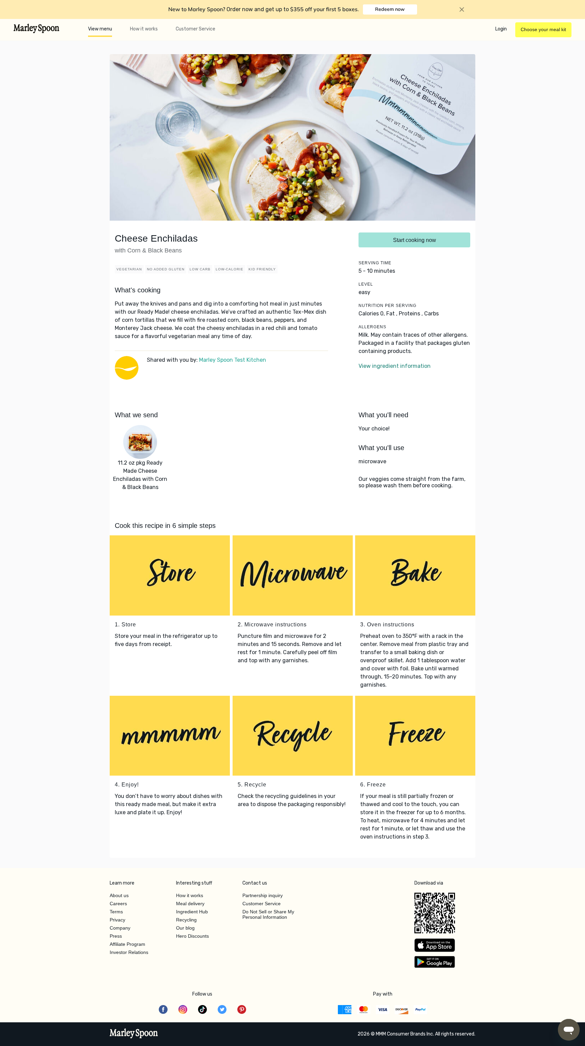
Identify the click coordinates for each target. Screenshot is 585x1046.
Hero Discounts (192, 936)
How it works (144, 29)
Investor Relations (129, 952)
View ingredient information (395, 366)
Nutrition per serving (387, 305)
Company (120, 928)
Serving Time (375, 263)
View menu (100, 29)
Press (116, 936)
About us (119, 895)
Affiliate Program (127, 944)
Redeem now (390, 9)
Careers (118, 903)
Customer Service (195, 29)
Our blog (185, 928)
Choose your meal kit (543, 29)
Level (366, 284)
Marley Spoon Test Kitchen (232, 360)
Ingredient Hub (192, 911)
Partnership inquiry (262, 895)
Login (501, 29)
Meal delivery (190, 903)
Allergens (372, 327)
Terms (116, 911)
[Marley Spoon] (134, 1034)
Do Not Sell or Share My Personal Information (268, 914)
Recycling (186, 919)
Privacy (117, 919)
